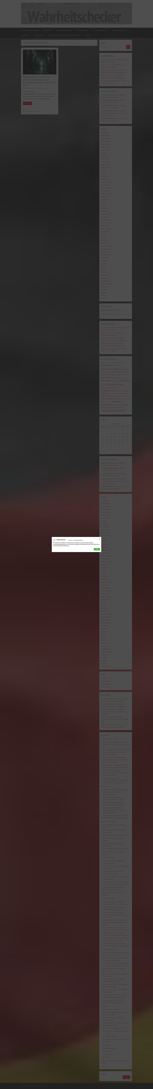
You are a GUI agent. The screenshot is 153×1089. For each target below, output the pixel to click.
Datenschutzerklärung (78, 540)
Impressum (70, 540)
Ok (97, 549)
